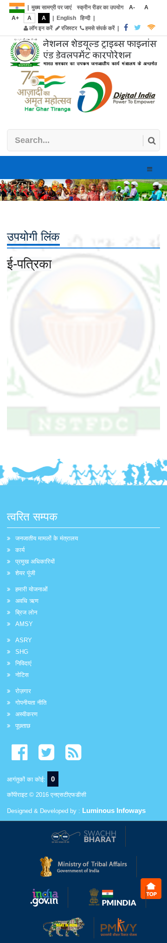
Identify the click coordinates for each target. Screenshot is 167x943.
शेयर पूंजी (25, 573)
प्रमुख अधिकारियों (35, 561)
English (66, 18)
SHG (21, 651)
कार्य (20, 549)
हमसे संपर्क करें (99, 28)
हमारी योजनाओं (31, 589)
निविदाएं (23, 663)
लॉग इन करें (40, 28)
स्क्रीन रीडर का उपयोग (100, 7)
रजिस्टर (68, 28)
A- (132, 7)
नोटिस (22, 674)
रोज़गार (23, 691)
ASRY (23, 640)
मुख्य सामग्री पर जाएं (51, 7)
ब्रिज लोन (26, 612)
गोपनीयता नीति (30, 702)
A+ (15, 18)
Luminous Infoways (114, 810)
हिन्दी (85, 18)
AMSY (24, 623)
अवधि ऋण (27, 600)
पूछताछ (22, 725)
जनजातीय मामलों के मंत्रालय (46, 538)
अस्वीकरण (26, 714)
